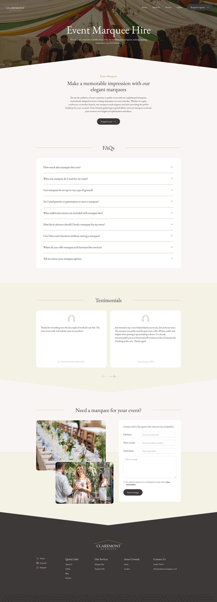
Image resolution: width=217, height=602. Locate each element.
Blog (67, 573)
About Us (68, 564)
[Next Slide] (112, 376)
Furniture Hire (100, 569)
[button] (108, 167)
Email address (128, 450)
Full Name (127, 434)
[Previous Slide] (104, 376)
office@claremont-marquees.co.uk (165, 569)
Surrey (126, 564)
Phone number (129, 442)
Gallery (67, 569)
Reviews (68, 578)
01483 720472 (158, 564)
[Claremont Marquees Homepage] (15, 7)
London (127, 569)
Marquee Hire (99, 564)
